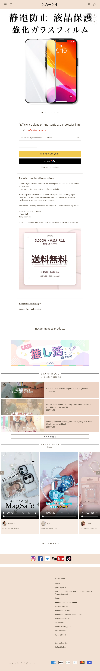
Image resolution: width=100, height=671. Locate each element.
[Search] (11, 4)
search (57, 583)
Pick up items (60, 631)
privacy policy (60, 587)
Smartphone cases (62, 618)
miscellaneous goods (63, 627)
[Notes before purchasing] (29, 303)
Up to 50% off (60, 635)
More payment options (50, 167)
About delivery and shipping (30, 309)
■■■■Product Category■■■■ (66, 602)
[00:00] (50, 59)
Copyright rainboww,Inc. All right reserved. (21, 663)
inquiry (58, 598)
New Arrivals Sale (61, 606)
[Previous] (37, 112)
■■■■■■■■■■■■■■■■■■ (64, 639)
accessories (59, 622)
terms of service (61, 643)
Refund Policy (60, 647)
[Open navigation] (5, 4)
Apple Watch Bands (62, 610)
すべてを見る (50, 436)
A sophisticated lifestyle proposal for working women (67, 388)
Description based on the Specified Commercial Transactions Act (73, 592)
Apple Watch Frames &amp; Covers (68, 614)
